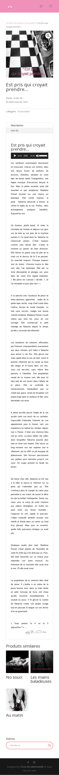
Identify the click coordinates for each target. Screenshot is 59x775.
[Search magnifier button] (49, 745)
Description (17, 125)
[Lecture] (15, 155)
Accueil (9, 23)
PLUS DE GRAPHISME (32, 766)
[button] (48, 35)
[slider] (43, 155)
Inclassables (30, 23)
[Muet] (37, 155)
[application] (29, 156)
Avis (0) (14, 130)
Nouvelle (18, 23)
